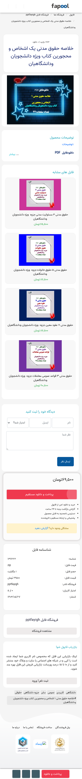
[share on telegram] (36, 604)
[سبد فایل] (5, 6)
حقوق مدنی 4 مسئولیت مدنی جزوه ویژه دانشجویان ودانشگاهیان (40, 217)
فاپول (71, 15)
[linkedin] (56, 767)
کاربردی (60, 693)
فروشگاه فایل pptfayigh (37, 15)
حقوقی (18, 693)
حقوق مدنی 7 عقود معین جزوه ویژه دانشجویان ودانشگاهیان (40, 325)
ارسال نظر (65, 462)
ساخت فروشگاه (44, 727)
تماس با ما (28, 727)
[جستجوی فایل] (26, 6)
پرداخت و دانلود (53, 774)
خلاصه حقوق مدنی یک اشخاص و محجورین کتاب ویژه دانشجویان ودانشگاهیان (43, 24)
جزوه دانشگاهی (31, 693)
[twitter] (49, 767)
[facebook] (25, 767)
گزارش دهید (41, 528)
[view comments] (47, 604)
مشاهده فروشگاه (42, 631)
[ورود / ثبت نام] (10, 6)
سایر (43, 693)
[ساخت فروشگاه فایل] (18, 6)
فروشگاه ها (59, 15)
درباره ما (16, 727)
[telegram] (33, 767)
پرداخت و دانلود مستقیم (39, 494)
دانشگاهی (71, 693)
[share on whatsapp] (41, 604)
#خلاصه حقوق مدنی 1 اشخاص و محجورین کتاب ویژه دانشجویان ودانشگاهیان (44, 700)
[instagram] (41, 767)
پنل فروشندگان (62, 727)
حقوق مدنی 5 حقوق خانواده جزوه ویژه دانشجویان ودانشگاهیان (40, 272)
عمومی (51, 693)
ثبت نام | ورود (40, 680)
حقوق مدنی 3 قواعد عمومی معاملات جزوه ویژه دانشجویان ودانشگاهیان (40, 378)
